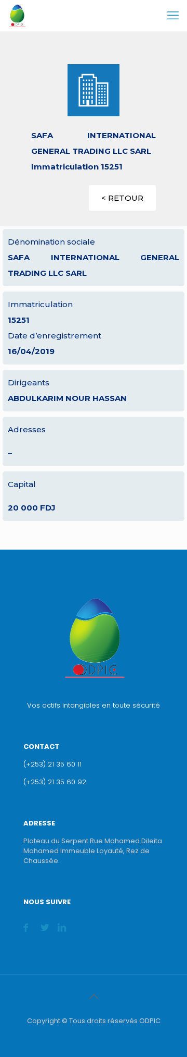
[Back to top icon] (93, 996)
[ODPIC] (17, 16)
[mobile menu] (173, 16)
